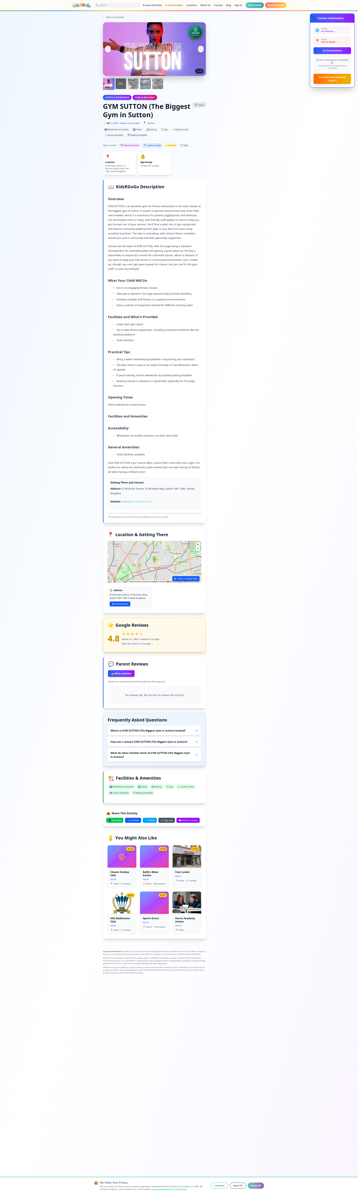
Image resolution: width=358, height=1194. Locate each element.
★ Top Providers (174, 5)
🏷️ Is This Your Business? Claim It (332, 79)
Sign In (238, 5)
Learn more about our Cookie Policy (169, 1189)
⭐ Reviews (170, 145)
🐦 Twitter (150, 820)
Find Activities (255, 5)
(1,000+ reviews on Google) (125, 123)
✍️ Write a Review (121, 673)
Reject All (237, 1185)
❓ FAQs (184, 145)
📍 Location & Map (152, 145)
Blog (228, 5)
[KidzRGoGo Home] (82, 5)
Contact (218, 5)
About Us (205, 5)
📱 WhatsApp (115, 820)
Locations (191, 5)
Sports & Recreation (117, 97)
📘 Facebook (133, 820)
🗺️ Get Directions (332, 50)
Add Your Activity (275, 5)
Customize (219, 1185)
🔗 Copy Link (167, 820)
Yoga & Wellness (145, 97)
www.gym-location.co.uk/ (137, 501)
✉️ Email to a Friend (188, 820)
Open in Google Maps (186, 578)
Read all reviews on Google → (137, 643)
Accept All (256, 1185)
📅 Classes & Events (129, 145)
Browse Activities (152, 5)
